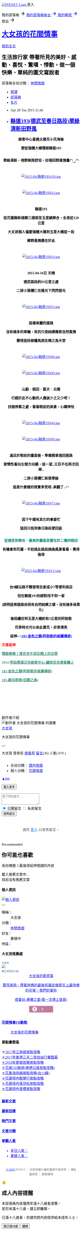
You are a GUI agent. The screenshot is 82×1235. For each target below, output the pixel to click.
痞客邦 (29, 753)
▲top (6, 778)
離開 (25, 1226)
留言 (39, 753)
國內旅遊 (36, 765)
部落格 (15, 97)
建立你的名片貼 (10, 971)
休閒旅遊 (38, 83)
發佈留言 (9, 813)
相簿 (13, 92)
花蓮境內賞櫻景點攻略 (22, 1089)
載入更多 (9, 787)
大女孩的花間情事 (30, 34)
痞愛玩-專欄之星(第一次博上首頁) (41, 1004)
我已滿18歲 (10, 1226)
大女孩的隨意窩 (41, 976)
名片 (13, 102)
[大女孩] (3, 967)
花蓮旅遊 (36, 771)
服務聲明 (47, 1174)
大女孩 (7, 728)
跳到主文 (9, 46)
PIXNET (20, 1169)
